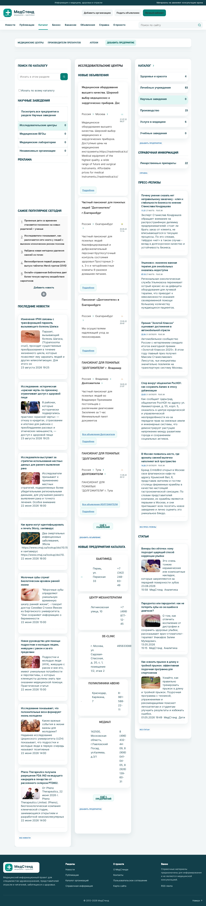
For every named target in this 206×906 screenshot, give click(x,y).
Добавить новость (44, 287)
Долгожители (91, 383)
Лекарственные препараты (158, 163)
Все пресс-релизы (148, 527)
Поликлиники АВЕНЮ (103, 683)
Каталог (43, 24)
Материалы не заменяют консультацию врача (180, 2)
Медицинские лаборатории (38, 142)
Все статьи (145, 730)
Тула (98, 469)
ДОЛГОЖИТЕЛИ (93, 474)
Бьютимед (104, 558)
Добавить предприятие (91, 809)
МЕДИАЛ (105, 722)
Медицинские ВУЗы (33, 133)
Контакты (118, 875)
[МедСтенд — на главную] (21, 13)
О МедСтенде (120, 869)
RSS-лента (167, 886)
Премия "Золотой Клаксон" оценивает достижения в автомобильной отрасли (157, 326)
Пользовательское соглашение (130, 880)
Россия (87, 114)
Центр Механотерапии (105, 597)
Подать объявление (128, 12)
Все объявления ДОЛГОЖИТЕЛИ (100, 504)
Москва (100, 114)
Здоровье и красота (153, 76)
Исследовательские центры (38, 125)
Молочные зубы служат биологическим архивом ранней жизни (40, 581)
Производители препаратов (64, 42)
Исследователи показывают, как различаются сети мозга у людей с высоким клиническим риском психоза (42, 239)
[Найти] (199, 25)
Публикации (26, 24)
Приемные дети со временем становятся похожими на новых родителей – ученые (40, 224)
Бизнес (56, 24)
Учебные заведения (153, 133)
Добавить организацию (97, 12)
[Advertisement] (43, 183)
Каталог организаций (77, 880)
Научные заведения (153, 99)
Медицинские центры (31, 42)
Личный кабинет (154, 12)
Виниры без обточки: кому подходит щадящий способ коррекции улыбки (157, 552)
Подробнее (88, 190)
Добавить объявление (90, 537)
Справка (104, 24)
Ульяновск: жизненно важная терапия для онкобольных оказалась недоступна (159, 266)
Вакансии (70, 24)
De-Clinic (108, 636)
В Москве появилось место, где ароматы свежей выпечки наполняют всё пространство (160, 457)
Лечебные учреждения (155, 87)
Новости (10, 24)
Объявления (87, 24)
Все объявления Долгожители (98, 434)
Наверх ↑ (197, 900)
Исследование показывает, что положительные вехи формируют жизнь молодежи (41, 712)
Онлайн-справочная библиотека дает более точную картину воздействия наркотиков (43, 276)
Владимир (102, 378)
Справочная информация (79, 886)
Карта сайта (119, 886)
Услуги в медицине (153, 121)
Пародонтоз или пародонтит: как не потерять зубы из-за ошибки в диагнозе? (162, 607)
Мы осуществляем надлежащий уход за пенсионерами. (95, 332)
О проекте (119, 24)
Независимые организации (37, 150)
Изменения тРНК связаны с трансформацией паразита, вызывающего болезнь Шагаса (39, 322)
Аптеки (94, 42)
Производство (149, 110)
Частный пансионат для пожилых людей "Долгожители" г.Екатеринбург (103, 207)
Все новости (25, 838)
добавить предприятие (120, 42)
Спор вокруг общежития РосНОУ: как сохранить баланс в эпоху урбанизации (161, 386)
